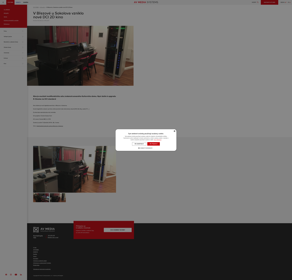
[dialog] (146, 140)
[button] (146, 148)
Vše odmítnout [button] (139, 144)
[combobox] (174, 131)
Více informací (158, 139)
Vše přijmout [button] (154, 144)
